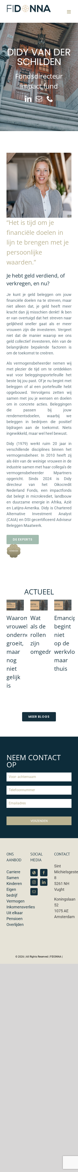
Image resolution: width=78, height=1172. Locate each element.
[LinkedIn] (43, 882)
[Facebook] (43, 872)
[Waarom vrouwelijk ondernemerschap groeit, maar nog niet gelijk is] (15, 605)
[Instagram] (34, 882)
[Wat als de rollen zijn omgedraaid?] (39, 605)
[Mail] (34, 891)
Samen (12, 877)
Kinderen (14, 883)
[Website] (34, 872)
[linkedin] (28, 99)
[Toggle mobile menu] (69, 12)
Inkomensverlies (20, 907)
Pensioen (14, 918)
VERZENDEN (39, 821)
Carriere (13, 872)
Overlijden (15, 924)
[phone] (50, 99)
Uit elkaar (14, 913)
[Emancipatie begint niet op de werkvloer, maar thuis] (63, 605)
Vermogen (15, 901)
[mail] (39, 99)
